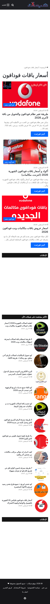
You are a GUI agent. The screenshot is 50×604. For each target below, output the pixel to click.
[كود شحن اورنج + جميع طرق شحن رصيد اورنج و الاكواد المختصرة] (41, 490)
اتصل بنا (25, 592)
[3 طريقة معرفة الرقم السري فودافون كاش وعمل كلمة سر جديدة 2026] (41, 425)
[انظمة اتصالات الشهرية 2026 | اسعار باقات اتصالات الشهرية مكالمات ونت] (41, 329)
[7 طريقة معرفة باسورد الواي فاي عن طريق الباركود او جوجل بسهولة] (41, 474)
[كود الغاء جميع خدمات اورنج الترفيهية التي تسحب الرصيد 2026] (41, 393)
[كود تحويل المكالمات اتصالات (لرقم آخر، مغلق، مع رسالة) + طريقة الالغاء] (41, 361)
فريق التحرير (7, 588)
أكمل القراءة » (39, 134)
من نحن (44, 588)
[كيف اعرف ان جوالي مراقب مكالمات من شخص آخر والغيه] (41, 458)
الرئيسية (43, 67)
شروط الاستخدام (20, 588)
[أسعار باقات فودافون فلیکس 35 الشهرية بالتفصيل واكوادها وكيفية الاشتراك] (41, 506)
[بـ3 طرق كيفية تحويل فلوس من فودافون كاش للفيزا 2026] (41, 442)
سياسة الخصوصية (33, 588)
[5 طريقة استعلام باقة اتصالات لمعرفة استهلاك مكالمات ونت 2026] (41, 345)
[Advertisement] (25, 39)
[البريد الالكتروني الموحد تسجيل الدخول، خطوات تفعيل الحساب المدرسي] (41, 377)
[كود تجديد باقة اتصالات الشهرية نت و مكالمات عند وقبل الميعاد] (41, 409)
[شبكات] (38, 5)
